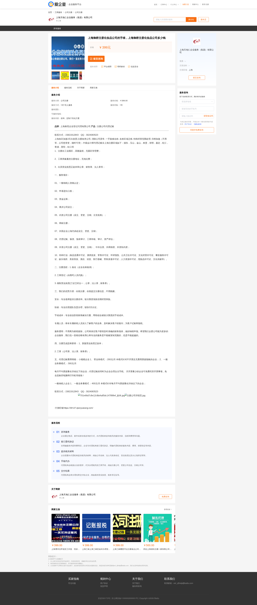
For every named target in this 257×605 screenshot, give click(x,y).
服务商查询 (137, 586)
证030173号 (105, 598)
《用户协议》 (188, 124)
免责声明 (104, 586)
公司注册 (68, 12)
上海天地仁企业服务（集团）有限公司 (74, 17)
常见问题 (72, 583)
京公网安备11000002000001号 (125, 598)
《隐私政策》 (198, 124)
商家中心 (195, 4)
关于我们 (136, 583)
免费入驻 (185, 4)
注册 (207, 4)
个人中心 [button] (173, 4)
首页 (155, 4)
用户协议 (104, 583)
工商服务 (58, 12)
